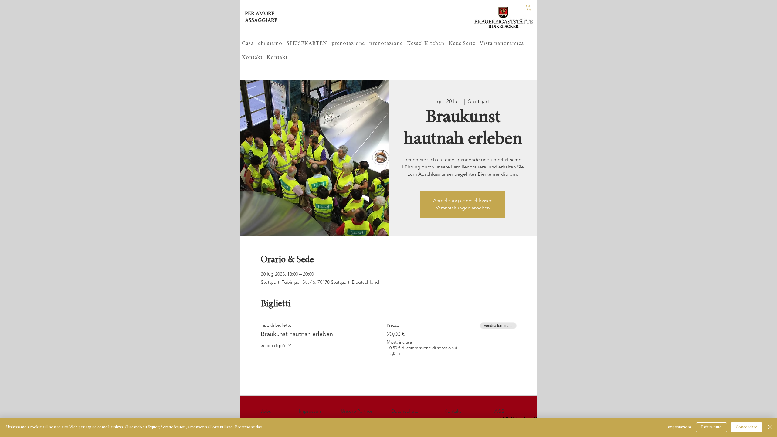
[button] (528, 7)
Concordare (746, 427)
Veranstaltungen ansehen (463, 208)
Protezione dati (248, 427)
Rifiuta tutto (711, 427)
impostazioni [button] (679, 427)
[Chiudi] (769, 427)
